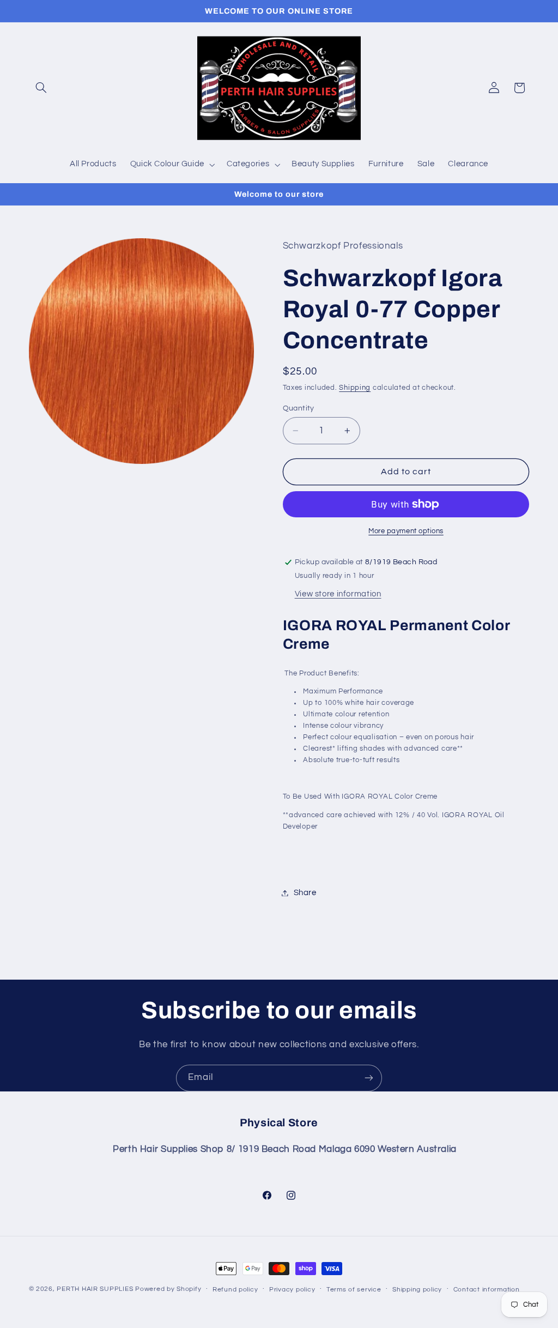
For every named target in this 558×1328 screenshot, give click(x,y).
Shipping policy (417, 1290)
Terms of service (353, 1290)
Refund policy (235, 1290)
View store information (338, 594)
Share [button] (305, 893)
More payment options (406, 531)
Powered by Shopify (168, 1289)
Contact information (486, 1290)
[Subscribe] (368, 1078)
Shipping (355, 387)
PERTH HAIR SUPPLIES (95, 1289)
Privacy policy (292, 1290)
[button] (41, 87)
